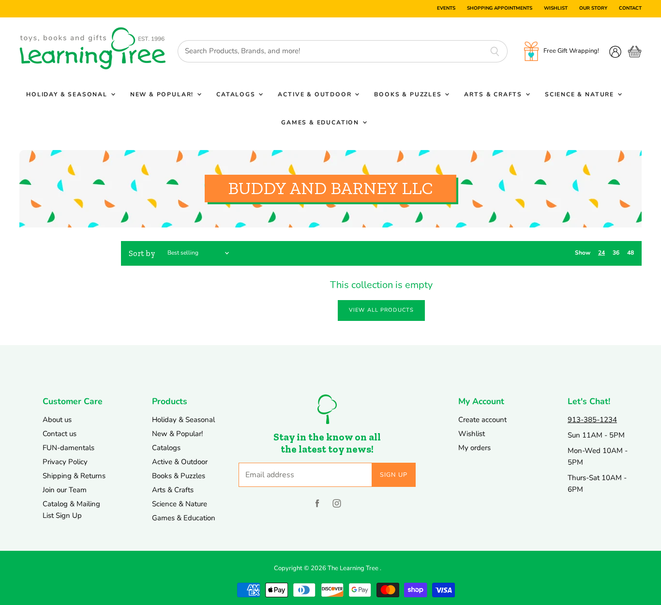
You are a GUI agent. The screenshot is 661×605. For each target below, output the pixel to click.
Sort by (142, 253)
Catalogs (236, 94)
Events (446, 9)
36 (616, 253)
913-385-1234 (592, 419)
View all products (381, 310)
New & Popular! (163, 94)
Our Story (593, 9)
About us (57, 419)
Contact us (59, 434)
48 (630, 253)
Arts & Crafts (494, 94)
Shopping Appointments (499, 9)
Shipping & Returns (74, 476)
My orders (474, 448)
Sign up (394, 474)
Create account (482, 419)
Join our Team (65, 490)
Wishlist (556, 9)
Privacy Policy (65, 462)
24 (601, 253)
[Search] (495, 51)
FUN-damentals (68, 448)
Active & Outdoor (316, 94)
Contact (630, 9)
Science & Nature (580, 94)
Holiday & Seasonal (68, 94)
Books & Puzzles (409, 94)
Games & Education (321, 122)
